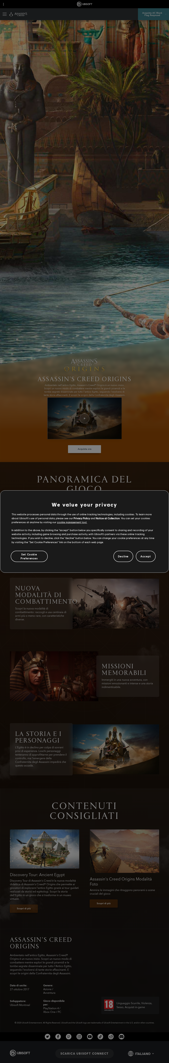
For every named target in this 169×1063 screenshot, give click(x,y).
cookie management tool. (72, 522)
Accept (145, 556)
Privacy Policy (82, 518)
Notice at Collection (108, 518)
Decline (123, 556)
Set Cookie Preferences (29, 556)
